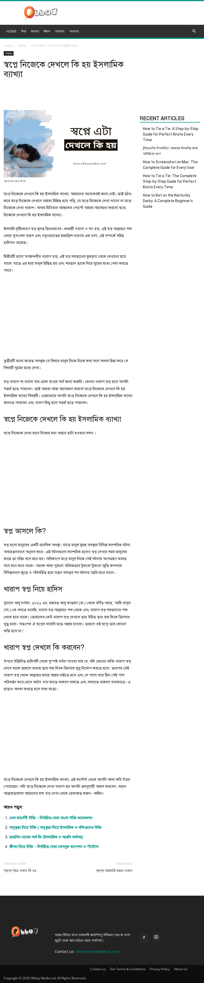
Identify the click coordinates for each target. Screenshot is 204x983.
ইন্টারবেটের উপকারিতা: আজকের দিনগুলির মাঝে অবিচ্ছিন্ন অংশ (170, 151)
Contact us (98, 969)
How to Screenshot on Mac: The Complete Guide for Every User (170, 165)
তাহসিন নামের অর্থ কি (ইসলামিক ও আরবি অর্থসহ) (46, 837)
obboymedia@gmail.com (98, 951)
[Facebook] (144, 937)
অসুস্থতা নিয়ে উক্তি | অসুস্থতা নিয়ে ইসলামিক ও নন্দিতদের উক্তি (55, 827)
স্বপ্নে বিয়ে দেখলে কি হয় (20, 870)
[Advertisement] (68, 318)
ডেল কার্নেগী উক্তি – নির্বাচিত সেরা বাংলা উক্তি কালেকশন (50, 817)
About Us (181, 969)
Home (8, 45)
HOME (11, 31)
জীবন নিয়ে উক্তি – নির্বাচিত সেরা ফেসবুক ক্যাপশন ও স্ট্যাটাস (54, 846)
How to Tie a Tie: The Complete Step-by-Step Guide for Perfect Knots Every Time (170, 181)
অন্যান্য (74, 31)
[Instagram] (156, 937)
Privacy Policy (160, 969)
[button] (194, 31)
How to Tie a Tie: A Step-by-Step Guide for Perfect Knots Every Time (170, 134)
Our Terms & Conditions (128, 969)
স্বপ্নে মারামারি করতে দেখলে (114, 870)
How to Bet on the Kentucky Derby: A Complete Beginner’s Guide (168, 201)
